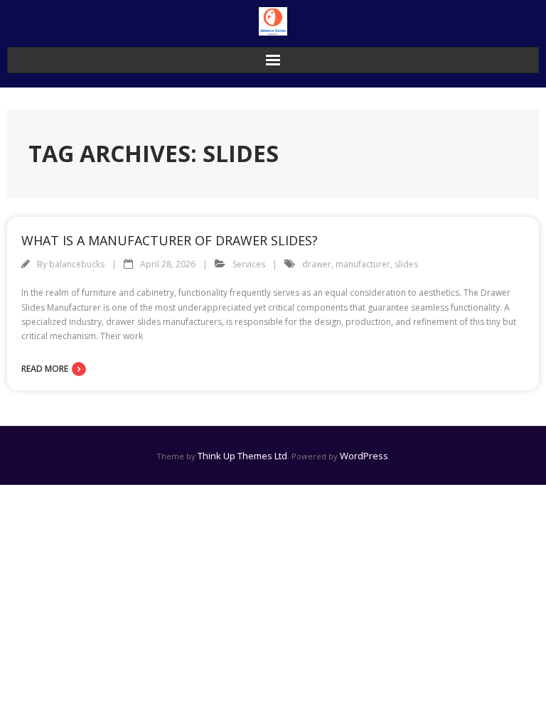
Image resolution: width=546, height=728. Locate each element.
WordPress (364, 455)
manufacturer (363, 264)
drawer (316, 264)
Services (248, 264)
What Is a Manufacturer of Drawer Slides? (169, 240)
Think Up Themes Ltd (242, 455)
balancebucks (77, 264)
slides (406, 264)
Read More (44, 369)
